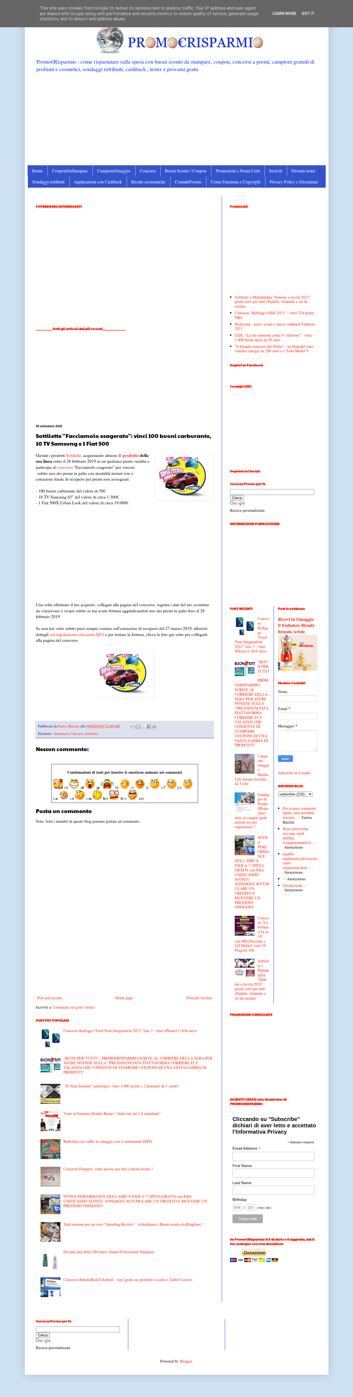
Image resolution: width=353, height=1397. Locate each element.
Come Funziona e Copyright (235, 182)
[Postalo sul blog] (138, 726)
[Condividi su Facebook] (149, 726)
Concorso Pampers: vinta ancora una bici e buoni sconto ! (108, 1168)
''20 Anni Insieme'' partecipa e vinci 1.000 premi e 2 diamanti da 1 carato (120, 1086)
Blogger (186, 1361)
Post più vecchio (199, 997)
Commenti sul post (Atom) (74, 1007)
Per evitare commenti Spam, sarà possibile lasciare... (299, 813)
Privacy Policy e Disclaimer (294, 182)
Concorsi (148, 171)
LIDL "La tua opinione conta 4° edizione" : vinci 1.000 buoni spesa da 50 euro (273, 337)
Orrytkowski (292, 885)
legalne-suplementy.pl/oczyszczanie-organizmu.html (300, 860)
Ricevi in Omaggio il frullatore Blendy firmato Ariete (296, 625)
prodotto (130, 455)
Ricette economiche (148, 182)
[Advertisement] (176, 118)
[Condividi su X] (143, 726)
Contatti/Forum (188, 182)
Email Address (246, 1148)
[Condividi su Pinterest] (154, 726)
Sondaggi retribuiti (48, 182)
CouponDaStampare (70, 171)
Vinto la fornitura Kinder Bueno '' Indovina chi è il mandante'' (112, 1113)
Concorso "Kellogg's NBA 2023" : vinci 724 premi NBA (274, 315)
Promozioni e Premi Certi (238, 171)
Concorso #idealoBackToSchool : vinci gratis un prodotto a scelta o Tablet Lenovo (127, 1279)
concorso (65, 467)
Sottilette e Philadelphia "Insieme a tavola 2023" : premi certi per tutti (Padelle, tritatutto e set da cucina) (274, 301)
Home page (124, 997)
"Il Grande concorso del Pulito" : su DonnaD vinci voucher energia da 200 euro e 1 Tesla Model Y (274, 349)
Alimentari (61, 733)
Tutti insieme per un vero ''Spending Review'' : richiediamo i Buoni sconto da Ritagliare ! (133, 1224)
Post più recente (49, 997)
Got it (308, 13)
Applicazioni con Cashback (98, 182)
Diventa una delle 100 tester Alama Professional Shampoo (108, 1251)
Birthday (239, 1199)
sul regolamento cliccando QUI (77, 634)
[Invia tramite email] (133, 726)
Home (37, 171)
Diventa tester (303, 171)
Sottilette (73, 455)
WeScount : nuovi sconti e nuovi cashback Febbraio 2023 (275, 326)
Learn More (284, 13)
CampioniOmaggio (113, 171)
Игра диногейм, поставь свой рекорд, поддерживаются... (298, 835)
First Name (242, 1165)
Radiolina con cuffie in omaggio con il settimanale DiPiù (107, 1141)
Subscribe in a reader (294, 772)
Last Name (242, 1183)
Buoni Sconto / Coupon (185, 171)
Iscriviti (275, 171)
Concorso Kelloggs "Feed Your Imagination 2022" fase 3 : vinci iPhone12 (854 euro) (130, 1030)
